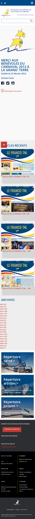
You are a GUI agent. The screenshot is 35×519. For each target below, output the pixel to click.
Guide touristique (23, 487)
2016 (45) (3, 325)
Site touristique (23, 484)
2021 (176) (3, 314)
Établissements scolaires (7, 472)
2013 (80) (3, 332)
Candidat (21, 474)
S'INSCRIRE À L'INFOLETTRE (11, 429)
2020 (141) (3, 316)
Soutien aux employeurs (25, 472)
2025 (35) (3, 304)
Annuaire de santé (5, 491)
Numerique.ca (13, 516)
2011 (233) (3, 336)
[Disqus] (17, 117)
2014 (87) (3, 330)
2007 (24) (3, 346)
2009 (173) (3, 341)
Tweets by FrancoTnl (8, 447)
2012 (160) (3, 334)
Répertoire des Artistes (7, 463)
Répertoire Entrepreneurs (25, 459)
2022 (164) (3, 311)
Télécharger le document (13, 91)
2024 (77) (3, 307)
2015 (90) (3, 327)
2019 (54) (3, 318)
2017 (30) (3, 323)
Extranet (17, 509)
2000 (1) (2, 348)
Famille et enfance (5, 474)
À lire (2, 461)
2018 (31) (3, 320)
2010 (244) (3, 339)
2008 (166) (3, 343)
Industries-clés (23, 461)
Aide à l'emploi (23, 476)
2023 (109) (3, 309)
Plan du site (24, 509)
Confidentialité (10, 509)
